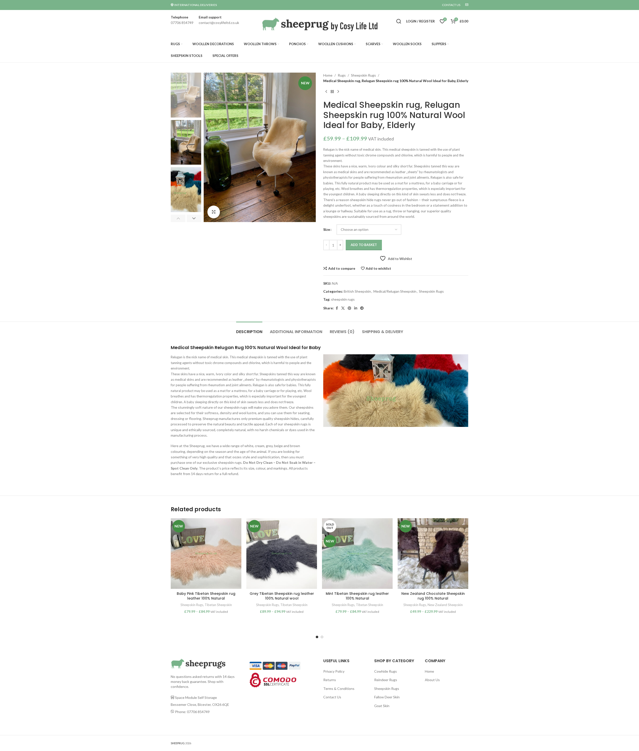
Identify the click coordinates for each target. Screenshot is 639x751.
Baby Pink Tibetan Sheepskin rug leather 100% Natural (206, 596)
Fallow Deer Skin (387, 697)
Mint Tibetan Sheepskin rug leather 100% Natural (357, 596)
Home (327, 75)
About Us (432, 680)
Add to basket (364, 245)
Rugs (342, 75)
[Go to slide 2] (322, 637)
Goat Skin (381, 706)
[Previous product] (326, 92)
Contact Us (332, 697)
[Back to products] (332, 92)
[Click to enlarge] (213, 212)
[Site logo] (318, 25)
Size (326, 229)
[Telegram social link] (362, 308)
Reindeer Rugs (385, 680)
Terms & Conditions (338, 688)
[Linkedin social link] (356, 308)
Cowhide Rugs (385, 671)
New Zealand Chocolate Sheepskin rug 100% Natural (433, 596)
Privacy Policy (333, 671)
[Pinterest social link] (349, 308)
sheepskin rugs (343, 299)
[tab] (249, 329)
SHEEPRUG (178, 743)
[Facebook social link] (337, 308)
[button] (178, 218)
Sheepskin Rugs (363, 75)
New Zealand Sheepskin (445, 605)
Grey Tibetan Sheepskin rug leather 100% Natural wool (282, 596)
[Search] (399, 21)
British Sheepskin (357, 291)
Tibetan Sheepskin (218, 605)
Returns (329, 680)
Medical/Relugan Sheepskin (394, 291)
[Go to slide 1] (317, 637)
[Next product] (338, 92)
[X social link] (343, 308)
